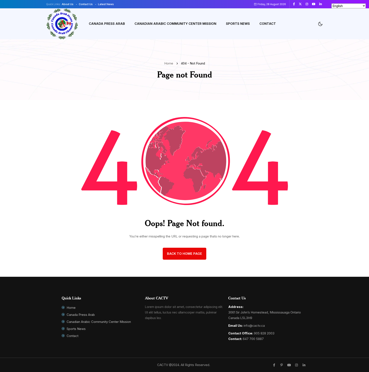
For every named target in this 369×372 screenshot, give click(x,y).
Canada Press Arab (107, 24)
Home (169, 63)
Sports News (238, 24)
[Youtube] (289, 365)
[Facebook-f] (274, 365)
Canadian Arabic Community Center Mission (175, 24)
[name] (295, 4)
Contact (267, 24)
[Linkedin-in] (304, 365)
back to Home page (184, 254)
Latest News (106, 4)
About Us (67, 4)
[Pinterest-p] (281, 365)
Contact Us (86, 4)
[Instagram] (296, 365)
